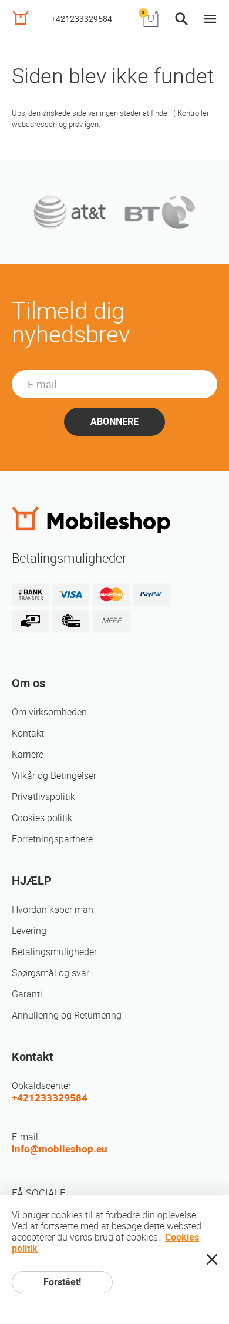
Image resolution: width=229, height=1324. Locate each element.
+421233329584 (81, 18)
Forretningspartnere (52, 839)
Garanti (27, 994)
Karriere (27, 754)
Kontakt (28, 733)
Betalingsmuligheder (54, 951)
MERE (111, 620)
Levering (29, 930)
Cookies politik (42, 818)
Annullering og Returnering (67, 1015)
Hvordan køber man (52, 909)
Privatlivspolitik (43, 796)
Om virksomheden (49, 712)
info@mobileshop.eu (59, 1149)
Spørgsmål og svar (50, 973)
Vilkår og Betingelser (54, 775)
